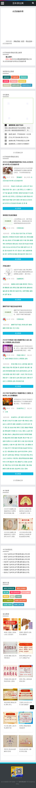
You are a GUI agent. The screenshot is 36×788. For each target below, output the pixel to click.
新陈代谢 (22, 193)
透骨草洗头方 (26, 85)
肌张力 (20, 250)
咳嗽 (20, 284)
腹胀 (14, 424)
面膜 (14, 371)
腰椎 (17, 240)
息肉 (17, 378)
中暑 (22, 421)
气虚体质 (15, 77)
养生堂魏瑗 (26, 592)
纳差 (24, 455)
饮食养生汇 (21, 408)
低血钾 (25, 448)
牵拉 (17, 328)
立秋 (6, 412)
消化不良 (11, 421)
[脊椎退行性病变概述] (8, 221)
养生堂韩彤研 (15, 592)
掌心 (20, 291)
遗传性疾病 (23, 371)
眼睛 (4, 200)
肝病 (12, 364)
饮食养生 (14, 417)
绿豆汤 (26, 417)
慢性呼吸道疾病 (24, 458)
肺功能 (20, 448)
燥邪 (16, 448)
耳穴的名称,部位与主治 (20, 137)
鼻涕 (24, 438)
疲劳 (26, 324)
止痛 (24, 186)
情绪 (16, 465)
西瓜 (6, 427)
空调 (12, 448)
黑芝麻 (15, 367)
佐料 (14, 200)
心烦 (17, 189)
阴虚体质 (24, 77)
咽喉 (27, 291)
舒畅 (30, 465)
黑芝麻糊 (9, 371)
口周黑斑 (21, 358)
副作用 (5, 196)
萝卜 (7, 378)
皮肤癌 (22, 367)
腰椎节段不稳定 (16, 324)
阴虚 (4, 189)
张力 (30, 254)
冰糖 (28, 378)
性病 (20, 244)
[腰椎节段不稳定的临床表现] (8, 312)
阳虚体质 (7, 85)
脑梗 (15, 438)
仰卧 (4, 247)
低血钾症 (18, 468)
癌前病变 (19, 381)
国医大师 (19, 200)
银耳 (14, 378)
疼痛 (28, 237)
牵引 (6, 254)
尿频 (17, 287)
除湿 (24, 200)
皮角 (26, 358)
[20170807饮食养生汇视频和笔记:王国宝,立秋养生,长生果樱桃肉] (8, 401)
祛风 (31, 193)
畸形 (31, 244)
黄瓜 (19, 441)
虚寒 (9, 455)
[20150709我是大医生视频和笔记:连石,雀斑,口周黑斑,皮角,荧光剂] (8, 348)
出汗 (31, 438)
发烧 (11, 427)
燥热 (12, 468)
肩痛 (11, 291)
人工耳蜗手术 (8, 600)
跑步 (12, 455)
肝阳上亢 (23, 189)
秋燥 (6, 448)
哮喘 (14, 287)
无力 (14, 328)
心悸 (19, 417)
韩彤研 (6, 596)
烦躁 (24, 196)
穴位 (10, 137)
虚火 (14, 189)
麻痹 (15, 441)
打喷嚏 (13, 431)
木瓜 (19, 364)
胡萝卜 (18, 374)
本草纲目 (15, 193)
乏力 (17, 431)
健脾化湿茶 (16, 85)
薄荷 (12, 438)
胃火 (11, 189)
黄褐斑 (10, 358)
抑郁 (14, 427)
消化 (15, 462)
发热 (11, 287)
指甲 (6, 294)
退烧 (25, 462)
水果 (7, 462)
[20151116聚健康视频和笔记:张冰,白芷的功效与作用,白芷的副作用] (8, 170)
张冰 (31, 186)
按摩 (24, 291)
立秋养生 (9, 458)
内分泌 (8, 247)
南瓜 (22, 374)
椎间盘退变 (21, 254)
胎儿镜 (6, 592)
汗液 (21, 455)
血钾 (19, 451)
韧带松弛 (11, 254)
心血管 (28, 431)
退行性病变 (8, 250)
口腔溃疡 (24, 364)
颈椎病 (13, 284)
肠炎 (6, 434)
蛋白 (22, 468)
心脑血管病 (15, 434)
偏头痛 (10, 193)
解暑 (4, 468)
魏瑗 (12, 596)
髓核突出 (6, 237)
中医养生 (15, 458)
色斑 (11, 374)
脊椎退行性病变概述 (10, 215)
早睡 (6, 465)
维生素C (27, 367)
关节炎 (13, 233)
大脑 (10, 444)
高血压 (13, 186)
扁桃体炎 (29, 287)
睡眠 (26, 427)
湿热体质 (22, 81)
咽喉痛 (7, 287)
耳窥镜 (18, 596)
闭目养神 (24, 451)
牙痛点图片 (7, 266)
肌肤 (7, 200)
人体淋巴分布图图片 (22, 144)
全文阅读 (18, 208)
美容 (7, 189)
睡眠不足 (21, 462)
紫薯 (7, 374)
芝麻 (11, 378)
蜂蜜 (11, 200)
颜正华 (27, 193)
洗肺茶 (6, 81)
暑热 (20, 465)
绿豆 (28, 424)
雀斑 (6, 358)
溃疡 (7, 367)
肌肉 (27, 254)
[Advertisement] (18, 26)
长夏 (15, 444)
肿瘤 (16, 364)
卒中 (9, 448)
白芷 (27, 186)
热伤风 (21, 434)
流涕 (26, 441)
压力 (28, 247)
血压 (20, 186)
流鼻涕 (8, 441)
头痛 (17, 186)
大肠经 (28, 189)
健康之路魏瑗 (21, 588)
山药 (28, 371)
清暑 (7, 468)
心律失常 (9, 424)
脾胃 (18, 427)
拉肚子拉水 (19, 125)
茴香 (21, 378)
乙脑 (26, 465)
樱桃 (29, 444)
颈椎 (21, 237)
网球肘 (25, 284)
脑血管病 (8, 438)
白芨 (9, 196)
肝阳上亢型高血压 (17, 196)
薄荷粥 (26, 434)
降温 (28, 455)
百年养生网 (18, 3)
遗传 (24, 378)
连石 (4, 381)
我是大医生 (21, 355)
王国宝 (22, 427)
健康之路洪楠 (18, 604)
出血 (6, 240)
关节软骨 (29, 233)
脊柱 (4, 244)
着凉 (15, 451)
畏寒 (19, 444)
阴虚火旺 (30, 196)
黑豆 (14, 374)
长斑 (17, 371)
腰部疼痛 (29, 250)
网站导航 (17, 41)
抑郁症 (27, 421)
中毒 (24, 240)
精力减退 (16, 291)
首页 (22, 41)
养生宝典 (29, 41)
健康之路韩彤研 (9, 588)
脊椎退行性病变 (14, 237)
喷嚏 (23, 465)
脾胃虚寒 (8, 431)
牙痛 (29, 284)
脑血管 (12, 462)
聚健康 (19, 177)
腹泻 (6, 421)
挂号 (6, 455)
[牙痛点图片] (8, 272)
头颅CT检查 (8, 604)
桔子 (31, 378)
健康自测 (12, 140)
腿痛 (31, 240)
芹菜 (26, 374)
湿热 (29, 441)
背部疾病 (20, 228)
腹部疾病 (12, 125)
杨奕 (10, 134)
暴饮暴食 (11, 451)
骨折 (17, 233)
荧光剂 (15, 358)
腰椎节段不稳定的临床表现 (12, 306)
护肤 (11, 367)
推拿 (9, 240)
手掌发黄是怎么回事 (22, 140)
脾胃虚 (17, 455)
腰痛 (30, 324)
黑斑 (4, 378)
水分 (12, 441)
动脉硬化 (19, 424)
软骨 (21, 240)
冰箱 (22, 441)
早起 (9, 465)
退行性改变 (26, 244)
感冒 (17, 284)
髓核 (15, 254)
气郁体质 (14, 81)
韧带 (25, 247)
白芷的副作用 (18, 181)
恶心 (20, 431)
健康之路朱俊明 (20, 600)
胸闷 (9, 434)
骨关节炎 (22, 233)
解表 (20, 203)
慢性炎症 (15, 244)
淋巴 (24, 250)
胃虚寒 (20, 438)
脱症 (11, 328)
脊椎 (21, 247)
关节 (15, 250)
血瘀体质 (7, 77)
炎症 (24, 237)
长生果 (24, 424)
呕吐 (24, 431)
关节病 (13, 240)
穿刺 (28, 240)
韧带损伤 (9, 244)
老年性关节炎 (15, 247)
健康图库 (12, 144)
